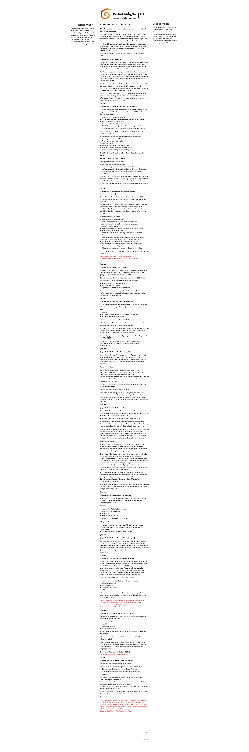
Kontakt (146, 734)
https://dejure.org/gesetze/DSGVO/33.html (113, 654)
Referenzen (145, 732)
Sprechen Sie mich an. (114, 56)
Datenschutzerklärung (142, 737)
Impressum (145, 739)
